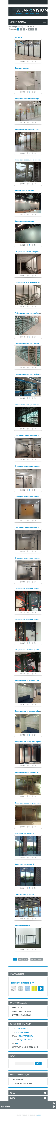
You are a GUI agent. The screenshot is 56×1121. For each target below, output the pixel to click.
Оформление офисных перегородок (29, 282)
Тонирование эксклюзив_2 (25, 190)
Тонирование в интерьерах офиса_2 (29, 680)
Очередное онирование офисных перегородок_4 (34, 466)
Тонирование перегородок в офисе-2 (29, 772)
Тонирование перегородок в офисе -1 (29, 803)
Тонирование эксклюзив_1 (25, 221)
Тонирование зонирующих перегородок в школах (34, 99)
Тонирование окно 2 (22, 925)
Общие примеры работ (22, 1011)
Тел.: (20, 1029)
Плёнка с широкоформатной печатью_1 (30, 405)
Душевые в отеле (22, 68)
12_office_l (19, 37)
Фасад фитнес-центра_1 (24, 864)
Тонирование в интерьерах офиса (28, 742)
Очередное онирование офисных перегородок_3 (34, 497)
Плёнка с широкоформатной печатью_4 (30, 313)
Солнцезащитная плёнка (24, 895)
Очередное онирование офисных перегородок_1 (34, 558)
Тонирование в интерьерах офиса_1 (29, 711)
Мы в (15, 1043)
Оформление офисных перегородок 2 (29, 252)
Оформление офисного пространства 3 (30, 589)
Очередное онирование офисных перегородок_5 (34, 435)
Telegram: (22, 1040)
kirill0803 (29, 54)
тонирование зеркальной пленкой (28, 160)
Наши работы (17, 1008)
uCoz (39, 1115)
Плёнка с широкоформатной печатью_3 (30, 344)
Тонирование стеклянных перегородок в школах (33, 129)
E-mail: (22, 1036)
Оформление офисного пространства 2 (30, 619)
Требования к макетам (22, 1083)
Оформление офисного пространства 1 (30, 650)
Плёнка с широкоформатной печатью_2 (30, 374)
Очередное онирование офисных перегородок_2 (34, 527)
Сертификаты (17, 1080)
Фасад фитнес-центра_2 (24, 834)
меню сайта (18, 22)
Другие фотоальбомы (21, 1015)
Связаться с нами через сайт (25, 1047)
